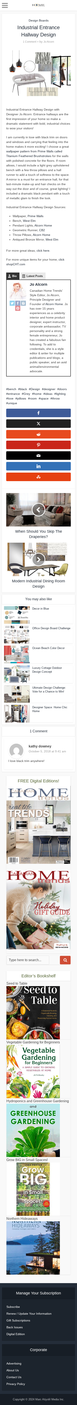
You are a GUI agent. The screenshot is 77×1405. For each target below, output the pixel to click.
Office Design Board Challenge (51, 628)
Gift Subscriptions (18, 1320)
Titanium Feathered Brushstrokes (28, 156)
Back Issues (14, 1327)
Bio (14, 276)
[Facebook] (17, 303)
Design (35, 389)
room (33, 398)
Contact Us (13, 1377)
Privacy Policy (15, 1384)
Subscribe (13, 1306)
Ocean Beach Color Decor (48, 648)
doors (63, 389)
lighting (61, 393)
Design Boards (39, 20)
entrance (14, 393)
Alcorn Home (43, 225)
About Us (12, 1370)
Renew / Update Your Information (29, 1313)
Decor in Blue (40, 608)
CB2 (41, 230)
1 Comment (29, 41)
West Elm (29, 220)
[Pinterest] (17, 308)
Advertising (13, 1363)
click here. (43, 250)
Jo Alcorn (48, 41)
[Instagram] (23, 303)
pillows (21, 398)
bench (12, 389)
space (44, 398)
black (23, 389)
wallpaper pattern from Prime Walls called (34, 151)
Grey (27, 393)
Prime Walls (35, 216)
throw (56, 398)
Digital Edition (15, 1334)
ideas (48, 393)
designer (49, 389)
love (10, 398)
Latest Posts (35, 276)
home (37, 393)
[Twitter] (12, 303)
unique (12, 403)
